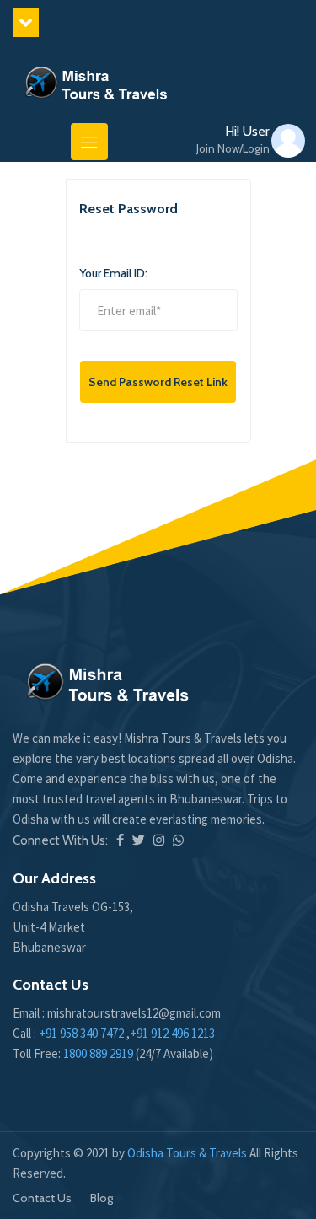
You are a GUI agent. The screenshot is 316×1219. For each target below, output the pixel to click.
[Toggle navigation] (89, 141)
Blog (101, 1198)
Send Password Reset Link (158, 381)
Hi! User (233, 139)
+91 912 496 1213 (172, 1033)
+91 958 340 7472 (81, 1033)
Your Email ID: (113, 273)
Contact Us (42, 1198)
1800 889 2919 (99, 1053)
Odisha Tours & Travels (188, 1153)
